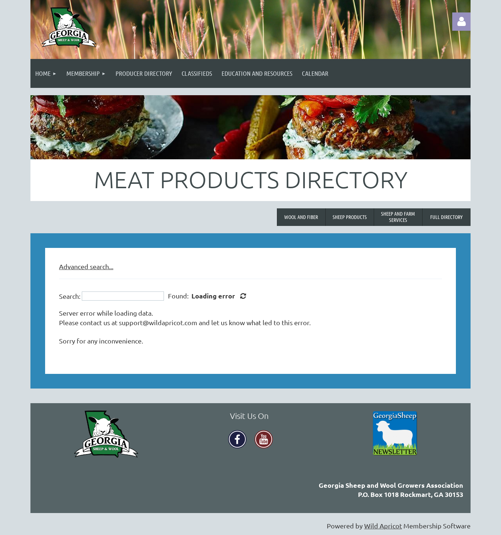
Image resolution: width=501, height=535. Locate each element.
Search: (69, 296)
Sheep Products (350, 216)
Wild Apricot (383, 526)
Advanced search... (86, 266)
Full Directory (446, 216)
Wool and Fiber (301, 216)
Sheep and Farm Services (398, 216)
